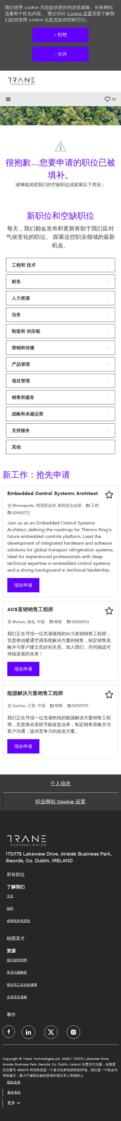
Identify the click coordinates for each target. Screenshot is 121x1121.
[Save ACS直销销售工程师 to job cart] (109, 610)
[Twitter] (51, 1032)
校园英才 (16, 938)
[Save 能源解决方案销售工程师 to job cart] (109, 694)
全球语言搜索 (17, 997)
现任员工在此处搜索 (22, 985)
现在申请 (23, 585)
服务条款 (14, 1092)
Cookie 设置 (79, 13)
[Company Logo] (21, 81)
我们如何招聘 (17, 960)
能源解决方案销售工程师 (35, 693)
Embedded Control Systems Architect (52, 493)
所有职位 (16, 874)
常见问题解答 (17, 972)
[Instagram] (73, 1032)
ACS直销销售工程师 (30, 609)
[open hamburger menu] (8, 99)
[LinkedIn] (28, 1032)
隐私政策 (14, 1082)
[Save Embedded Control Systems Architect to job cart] (109, 494)
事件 (11, 1015)
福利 (10, 908)
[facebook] (9, 1031)
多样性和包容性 (18, 921)
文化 (10, 896)
